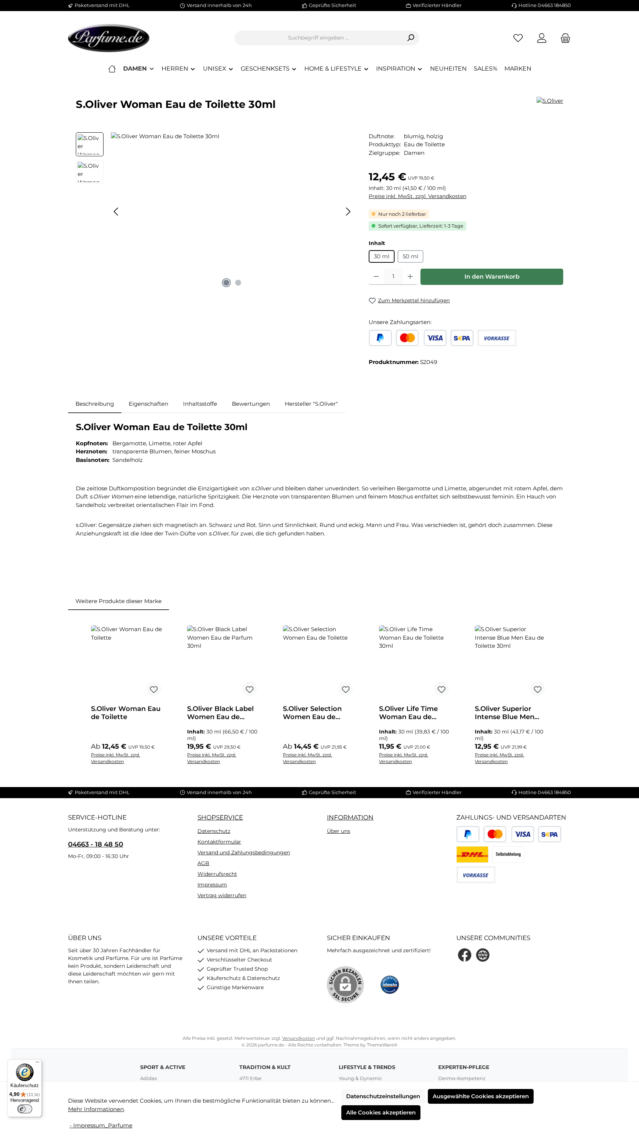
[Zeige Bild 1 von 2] (226, 283)
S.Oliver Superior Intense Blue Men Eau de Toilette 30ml (510, 713)
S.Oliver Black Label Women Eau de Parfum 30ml (220, 713)
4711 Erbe (250, 1078)
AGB (203, 863)
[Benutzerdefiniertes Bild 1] (472, 854)
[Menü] (37, 1063)
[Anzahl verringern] (376, 277)
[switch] (24, 1108)
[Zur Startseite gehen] (108, 38)
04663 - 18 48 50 (95, 844)
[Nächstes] (348, 212)
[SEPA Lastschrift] (462, 338)
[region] (214, 211)
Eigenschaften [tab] (148, 403)
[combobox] (318, 38)
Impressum (212, 884)
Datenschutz (213, 831)
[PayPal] (380, 338)
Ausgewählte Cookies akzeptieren (481, 1096)
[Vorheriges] (116, 212)
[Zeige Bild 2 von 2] (238, 283)
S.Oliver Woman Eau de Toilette (125, 713)
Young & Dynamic (360, 1078)
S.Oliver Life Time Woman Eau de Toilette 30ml (408, 713)
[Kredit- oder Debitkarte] (421, 338)
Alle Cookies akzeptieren (381, 1112)
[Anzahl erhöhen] (410, 277)
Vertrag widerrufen (221, 895)
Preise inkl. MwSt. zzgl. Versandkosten (417, 196)
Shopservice (220, 817)
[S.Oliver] (550, 101)
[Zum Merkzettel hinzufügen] (153, 688)
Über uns (338, 831)
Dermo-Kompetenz (462, 1078)
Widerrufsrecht (217, 874)
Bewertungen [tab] (251, 403)
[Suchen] (410, 38)
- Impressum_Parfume (101, 1125)
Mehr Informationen (96, 1109)
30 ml (381, 256)
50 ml (410, 256)
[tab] (94, 404)
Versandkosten (298, 1038)
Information (350, 817)
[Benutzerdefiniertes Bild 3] (508, 854)
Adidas (148, 1078)
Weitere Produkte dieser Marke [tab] (118, 601)
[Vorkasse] (497, 338)
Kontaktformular (219, 841)
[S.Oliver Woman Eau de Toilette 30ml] (232, 211)
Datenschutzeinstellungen (383, 1096)
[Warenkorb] (563, 37)
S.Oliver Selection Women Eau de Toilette (312, 713)
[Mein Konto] (542, 37)
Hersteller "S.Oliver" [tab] (311, 403)
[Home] (112, 68)
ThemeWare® (382, 1045)
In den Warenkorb (492, 276)
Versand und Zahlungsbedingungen (243, 852)
